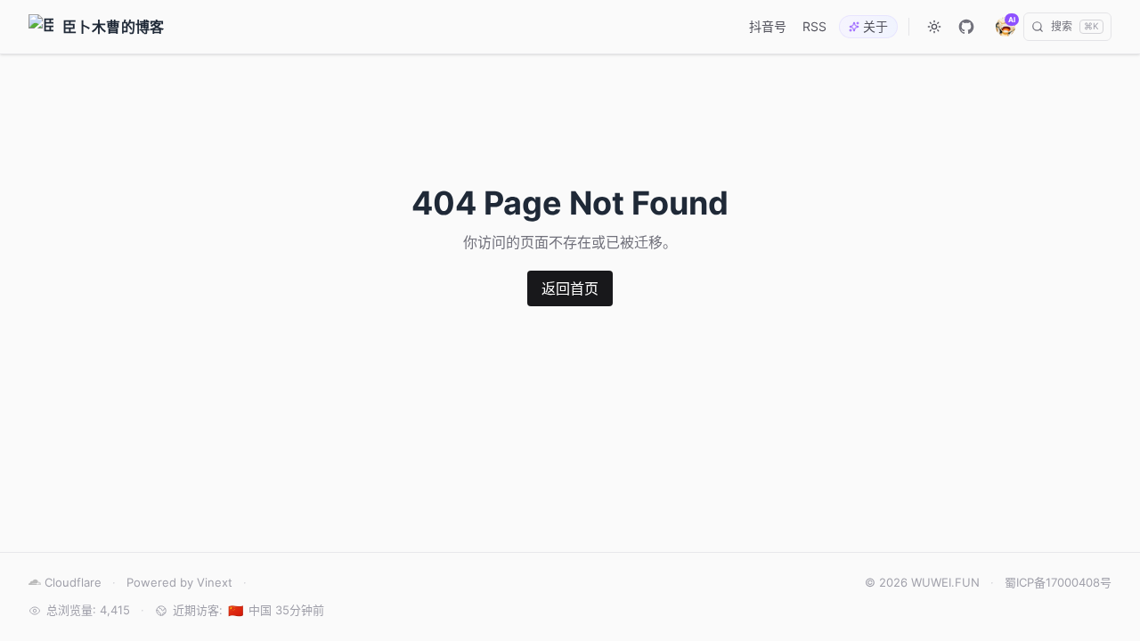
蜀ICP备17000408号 (1058, 582)
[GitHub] (966, 26)
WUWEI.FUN (945, 582)
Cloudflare (73, 582)
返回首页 (570, 288)
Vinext (214, 582)
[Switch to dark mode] (934, 26)
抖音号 (767, 26)
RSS (814, 26)
